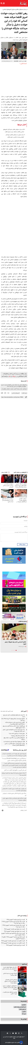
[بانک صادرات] (14, 575)
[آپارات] (7, 1033)
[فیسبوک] (5, 393)
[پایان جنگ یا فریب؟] (14, 632)
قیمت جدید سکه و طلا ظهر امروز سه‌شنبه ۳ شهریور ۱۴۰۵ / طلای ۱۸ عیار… (13, 934)
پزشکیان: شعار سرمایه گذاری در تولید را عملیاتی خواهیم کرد (13, 389)
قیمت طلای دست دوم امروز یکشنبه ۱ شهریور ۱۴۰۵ (13, 941)
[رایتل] (14, 583)
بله (9, 376)
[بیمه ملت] (14, 560)
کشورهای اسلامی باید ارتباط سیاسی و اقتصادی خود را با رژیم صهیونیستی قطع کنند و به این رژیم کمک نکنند (13, 385)
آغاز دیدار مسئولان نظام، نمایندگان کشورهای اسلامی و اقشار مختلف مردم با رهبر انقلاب (13, 131)
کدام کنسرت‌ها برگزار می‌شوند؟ (18, 736)
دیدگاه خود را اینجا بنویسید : (20, 532)
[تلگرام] (2, 393)
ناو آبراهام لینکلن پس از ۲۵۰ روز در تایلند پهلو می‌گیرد (14, 738)
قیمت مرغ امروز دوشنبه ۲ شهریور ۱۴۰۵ (16, 919)
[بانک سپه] (14, 592)
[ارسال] (17, 61)
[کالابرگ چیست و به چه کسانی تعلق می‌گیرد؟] (22, 976)
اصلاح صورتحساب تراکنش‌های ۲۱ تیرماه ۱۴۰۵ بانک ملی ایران (13, 719)
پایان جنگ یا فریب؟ (21, 642)
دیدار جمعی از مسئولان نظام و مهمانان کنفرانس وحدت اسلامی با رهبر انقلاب (15, 136)
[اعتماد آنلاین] (23, 3)
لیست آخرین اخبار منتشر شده (7, 711)
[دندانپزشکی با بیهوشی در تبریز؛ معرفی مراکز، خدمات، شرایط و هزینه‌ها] (22, 988)
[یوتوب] (12, 1033)
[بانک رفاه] (14, 616)
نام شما (25, 520)
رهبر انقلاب (24, 393)
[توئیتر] (9, 1033)
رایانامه (25, 526)
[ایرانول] (14, 600)
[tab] (14, 650)
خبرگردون (24, 1005)
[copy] (26, 397)
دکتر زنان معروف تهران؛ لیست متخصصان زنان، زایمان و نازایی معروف (9, 968)
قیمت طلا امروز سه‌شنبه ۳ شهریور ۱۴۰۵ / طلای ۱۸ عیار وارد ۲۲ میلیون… (13, 937)
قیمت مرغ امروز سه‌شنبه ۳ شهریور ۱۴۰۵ (15, 945)
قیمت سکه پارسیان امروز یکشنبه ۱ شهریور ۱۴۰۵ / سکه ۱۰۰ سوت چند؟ (13, 926)
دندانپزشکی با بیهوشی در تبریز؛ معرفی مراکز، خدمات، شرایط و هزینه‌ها (10, 987)
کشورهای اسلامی (16, 393)
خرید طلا (24, 1014)
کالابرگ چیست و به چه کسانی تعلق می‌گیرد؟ (10, 974)
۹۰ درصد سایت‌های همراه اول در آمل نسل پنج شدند (14, 715)
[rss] (20, 1033)
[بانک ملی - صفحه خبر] (14, 552)
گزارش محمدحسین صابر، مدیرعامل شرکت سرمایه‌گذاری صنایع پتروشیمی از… (15, 723)
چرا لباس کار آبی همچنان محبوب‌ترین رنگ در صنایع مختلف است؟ (11, 981)
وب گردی (24, 964)
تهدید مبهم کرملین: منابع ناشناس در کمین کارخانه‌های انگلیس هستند (15, 744)
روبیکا (14, 376)
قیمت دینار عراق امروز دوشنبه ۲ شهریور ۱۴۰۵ (14, 931)
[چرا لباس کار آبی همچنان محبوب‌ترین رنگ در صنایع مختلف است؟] (22, 982)
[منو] (4, 3)
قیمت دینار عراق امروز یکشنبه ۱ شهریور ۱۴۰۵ (14, 929)
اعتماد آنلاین (6, 1036)
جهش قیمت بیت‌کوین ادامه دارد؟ (17, 733)
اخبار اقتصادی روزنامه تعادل (20, 1007)
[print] (15, 61)
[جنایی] (14, 608)
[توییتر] (8, 393)
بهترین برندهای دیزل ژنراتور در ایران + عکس (10, 993)
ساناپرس (24, 1011)
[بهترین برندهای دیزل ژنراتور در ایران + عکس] (22, 994)
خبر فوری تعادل (22, 1009)
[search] (1, 3)
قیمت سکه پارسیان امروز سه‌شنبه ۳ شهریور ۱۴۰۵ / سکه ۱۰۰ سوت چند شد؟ (13, 922)
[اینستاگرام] (18, 1033)
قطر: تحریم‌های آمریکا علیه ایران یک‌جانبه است (14, 741)
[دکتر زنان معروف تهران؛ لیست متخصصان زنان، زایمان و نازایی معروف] (22, 969)
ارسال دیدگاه (22, 544)
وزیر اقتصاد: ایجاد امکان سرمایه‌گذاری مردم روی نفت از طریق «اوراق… (14, 727)
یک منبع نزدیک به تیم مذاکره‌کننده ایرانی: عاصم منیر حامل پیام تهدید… (14, 730)
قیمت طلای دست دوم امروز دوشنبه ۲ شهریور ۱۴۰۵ (13, 943)
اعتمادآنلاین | (23, 64)
